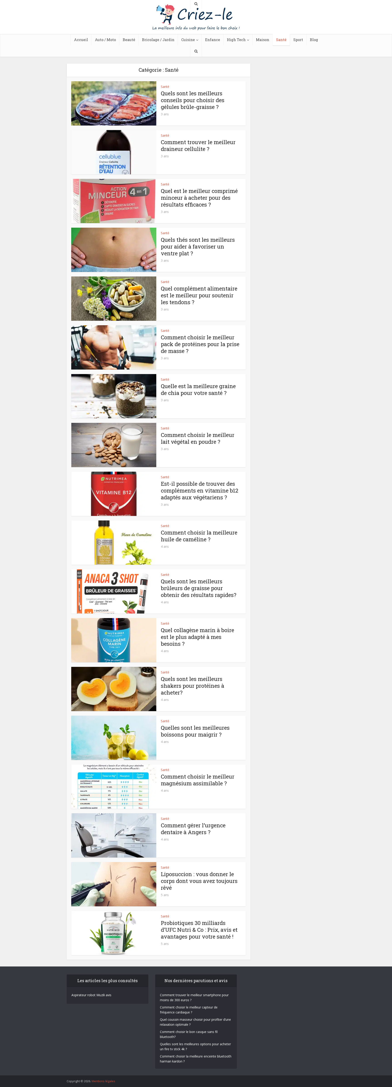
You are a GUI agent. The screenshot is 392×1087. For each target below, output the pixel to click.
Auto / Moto (105, 39)
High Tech (236, 39)
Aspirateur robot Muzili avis (91, 995)
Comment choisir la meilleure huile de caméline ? (199, 536)
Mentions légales (103, 1081)
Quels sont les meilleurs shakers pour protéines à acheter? (192, 685)
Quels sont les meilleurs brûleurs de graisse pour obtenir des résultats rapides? (198, 588)
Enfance (212, 39)
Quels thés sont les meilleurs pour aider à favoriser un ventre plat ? (198, 246)
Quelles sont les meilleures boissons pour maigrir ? (195, 731)
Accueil (81, 39)
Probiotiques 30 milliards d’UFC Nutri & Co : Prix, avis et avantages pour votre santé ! (199, 929)
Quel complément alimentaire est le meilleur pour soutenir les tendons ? (199, 295)
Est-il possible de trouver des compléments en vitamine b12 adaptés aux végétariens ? (199, 490)
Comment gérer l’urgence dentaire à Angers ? (193, 829)
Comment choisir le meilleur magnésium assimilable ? (197, 780)
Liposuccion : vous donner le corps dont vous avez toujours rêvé (199, 880)
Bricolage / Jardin (158, 39)
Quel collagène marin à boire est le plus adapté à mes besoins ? (197, 636)
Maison (262, 39)
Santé (281, 39)
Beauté (129, 39)
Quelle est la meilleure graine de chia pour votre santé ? (198, 389)
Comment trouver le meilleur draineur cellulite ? (198, 145)
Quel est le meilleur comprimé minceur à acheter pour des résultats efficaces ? (199, 197)
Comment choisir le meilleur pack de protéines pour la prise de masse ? (200, 344)
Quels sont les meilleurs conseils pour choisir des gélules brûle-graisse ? (192, 100)
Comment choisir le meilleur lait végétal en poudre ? (197, 438)
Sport (298, 39)
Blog (314, 39)
